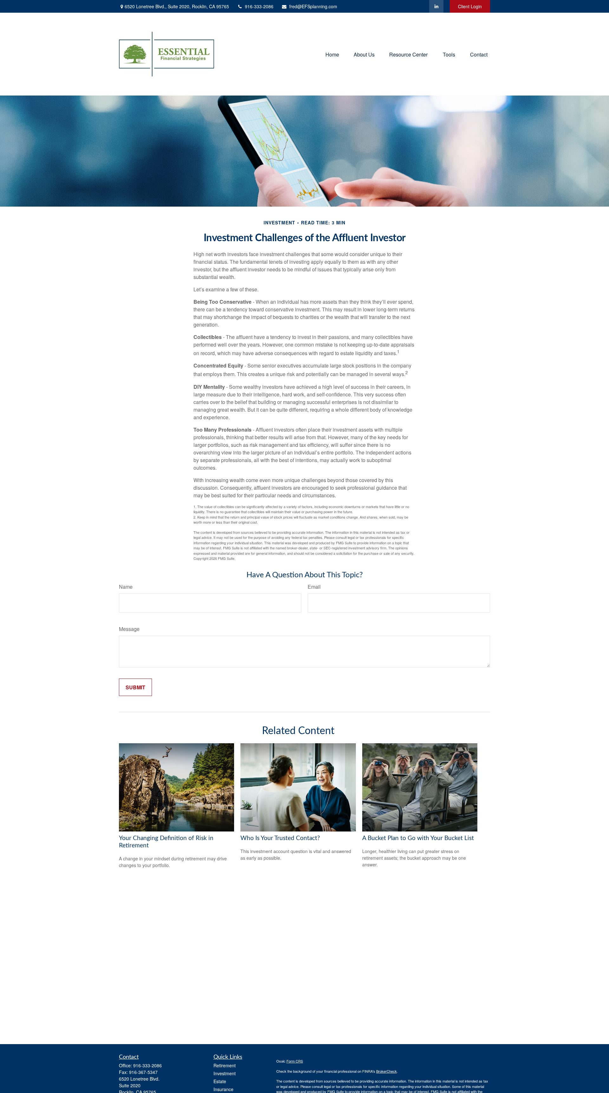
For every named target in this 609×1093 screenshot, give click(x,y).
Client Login (470, 6)
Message (129, 629)
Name (126, 586)
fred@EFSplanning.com (313, 6)
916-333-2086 (259, 6)
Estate (219, 1081)
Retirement (224, 1065)
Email (314, 586)
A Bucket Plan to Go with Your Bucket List (418, 838)
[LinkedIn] (436, 6)
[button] (332, 54)
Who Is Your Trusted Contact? (280, 838)
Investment (224, 1073)
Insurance (223, 1089)
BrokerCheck (386, 1071)
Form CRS (294, 1060)
